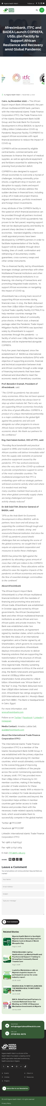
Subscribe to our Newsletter (17, 1088)
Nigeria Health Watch (13, 95)
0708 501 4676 (18, 1034)
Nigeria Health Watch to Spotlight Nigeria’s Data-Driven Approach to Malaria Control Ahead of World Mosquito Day (26, 939)
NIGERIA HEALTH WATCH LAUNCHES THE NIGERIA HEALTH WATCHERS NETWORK (27, 988)
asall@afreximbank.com (13, 730)
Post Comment (12, 922)
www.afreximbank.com (12, 712)
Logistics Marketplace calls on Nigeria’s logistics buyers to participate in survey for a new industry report (25, 973)
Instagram (6, 721)
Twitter (17, 717)
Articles (6, 1077)
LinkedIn (38, 717)
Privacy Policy (6, 1103)
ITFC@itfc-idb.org (16, 853)
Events (6, 1073)
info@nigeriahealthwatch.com (25, 1026)
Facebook (27, 717)
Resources (30, 1077)
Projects (6, 1081)
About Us (30, 1073)
